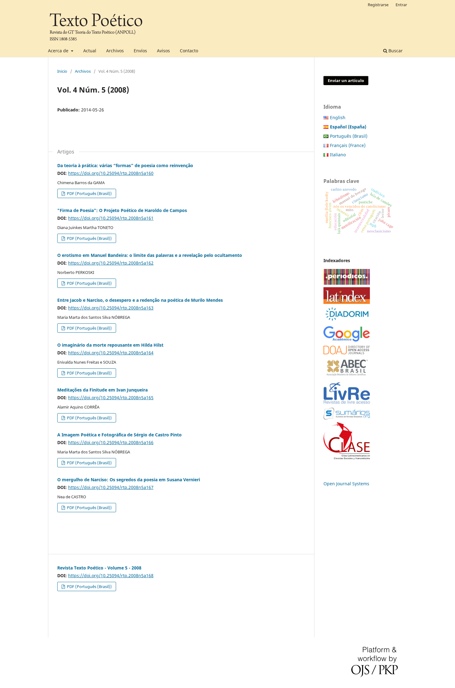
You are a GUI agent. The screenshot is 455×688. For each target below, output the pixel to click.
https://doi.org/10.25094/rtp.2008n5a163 (111, 308)
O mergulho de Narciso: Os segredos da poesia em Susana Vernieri (128, 479)
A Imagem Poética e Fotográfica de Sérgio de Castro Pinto (119, 435)
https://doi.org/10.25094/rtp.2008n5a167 (111, 487)
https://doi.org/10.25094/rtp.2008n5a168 (111, 575)
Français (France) (348, 145)
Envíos (140, 51)
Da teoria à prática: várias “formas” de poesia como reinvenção (125, 165)
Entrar (401, 4)
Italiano (338, 155)
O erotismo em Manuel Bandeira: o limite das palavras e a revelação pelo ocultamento (149, 255)
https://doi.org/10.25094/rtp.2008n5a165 (111, 397)
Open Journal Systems (346, 484)
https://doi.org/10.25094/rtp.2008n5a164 (111, 353)
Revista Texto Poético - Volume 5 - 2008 (99, 568)
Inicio (62, 71)
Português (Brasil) (348, 136)
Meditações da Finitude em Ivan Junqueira (102, 390)
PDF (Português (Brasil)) (89, 193)
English (337, 117)
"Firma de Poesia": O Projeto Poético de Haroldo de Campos (122, 210)
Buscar (395, 51)
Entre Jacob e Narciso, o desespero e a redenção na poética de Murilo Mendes (140, 300)
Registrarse (378, 4)
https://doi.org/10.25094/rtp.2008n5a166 (111, 442)
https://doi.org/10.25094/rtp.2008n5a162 (111, 263)
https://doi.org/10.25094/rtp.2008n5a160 (111, 173)
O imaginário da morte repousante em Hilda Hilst (110, 345)
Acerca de (59, 51)
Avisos (163, 51)
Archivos (115, 51)
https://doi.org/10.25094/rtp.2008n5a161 (111, 218)
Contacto (189, 51)
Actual (89, 51)
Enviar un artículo (346, 80)
